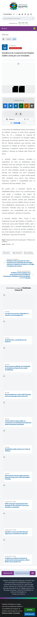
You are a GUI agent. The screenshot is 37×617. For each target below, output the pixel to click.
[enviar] (32, 573)
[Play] (16, 114)
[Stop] (20, 114)
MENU (5, 28)
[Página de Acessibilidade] (31, 14)
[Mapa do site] (28, 14)
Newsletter (8, 573)
